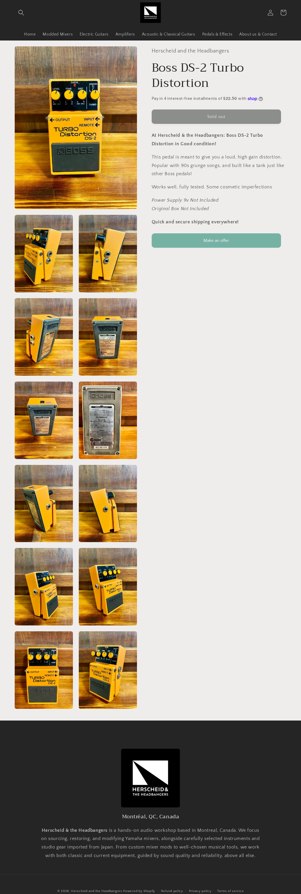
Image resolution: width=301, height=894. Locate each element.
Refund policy (172, 891)
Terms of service (230, 891)
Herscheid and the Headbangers (96, 891)
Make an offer (216, 243)
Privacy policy (200, 891)
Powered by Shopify (139, 891)
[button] (21, 12)
